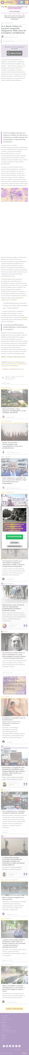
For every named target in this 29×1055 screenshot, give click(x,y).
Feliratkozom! (14, 536)
